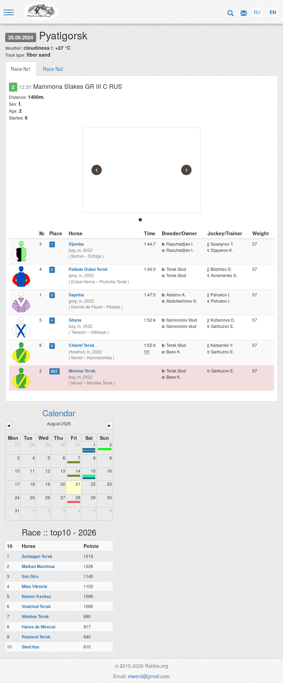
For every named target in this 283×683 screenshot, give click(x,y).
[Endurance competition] (88, 449)
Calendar (58, 413)
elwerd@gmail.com (149, 676)
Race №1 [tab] (21, 68)
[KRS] (88, 476)
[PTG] (104, 449)
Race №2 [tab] (53, 68)
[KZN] (73, 462)
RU (257, 12)
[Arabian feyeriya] (73, 502)
